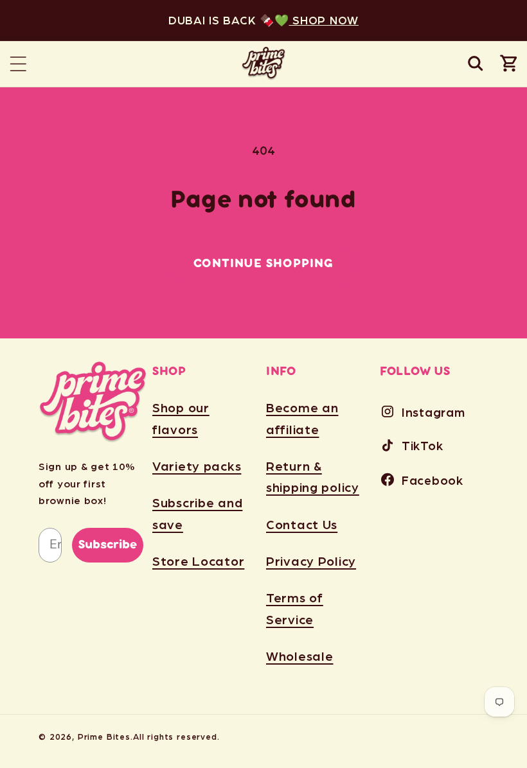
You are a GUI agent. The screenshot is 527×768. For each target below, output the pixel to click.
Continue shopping (263, 264)
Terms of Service (294, 609)
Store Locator (198, 561)
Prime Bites (104, 737)
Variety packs (196, 466)
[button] (475, 64)
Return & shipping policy (312, 477)
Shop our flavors (181, 419)
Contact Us (301, 525)
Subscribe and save (197, 514)
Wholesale (299, 656)
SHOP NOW (324, 21)
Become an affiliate (302, 419)
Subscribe (107, 545)
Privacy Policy (311, 561)
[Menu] (18, 64)
